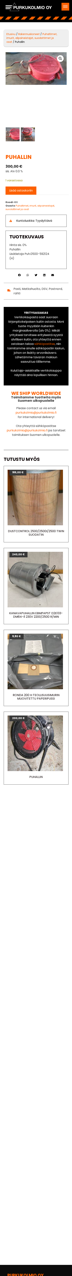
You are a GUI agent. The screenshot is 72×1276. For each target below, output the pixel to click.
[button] (65, 7)
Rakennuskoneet (29, 34)
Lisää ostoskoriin (21, 190)
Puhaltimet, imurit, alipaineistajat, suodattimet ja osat (31, 38)
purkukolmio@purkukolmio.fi (36, 412)
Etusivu (11, 34)
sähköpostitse (44, 344)
